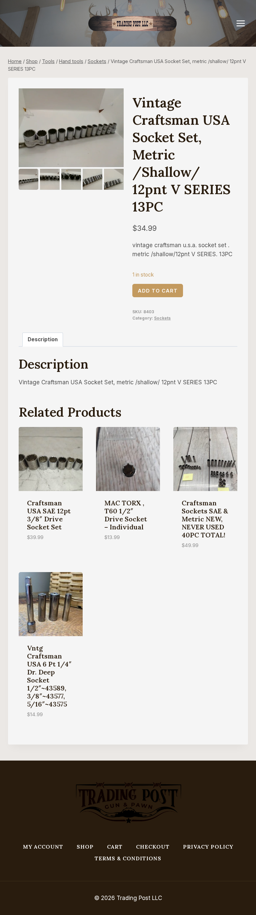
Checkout (153, 846)
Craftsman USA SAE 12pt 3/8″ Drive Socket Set (49, 515)
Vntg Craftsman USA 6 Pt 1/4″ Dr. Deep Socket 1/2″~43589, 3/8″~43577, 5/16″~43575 (49, 676)
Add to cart (158, 291)
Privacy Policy (208, 846)
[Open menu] (244, 23)
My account (43, 846)
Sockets (162, 318)
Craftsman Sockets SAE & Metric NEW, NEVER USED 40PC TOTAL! (205, 519)
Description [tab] (43, 339)
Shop (85, 846)
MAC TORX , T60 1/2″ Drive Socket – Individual (125, 515)
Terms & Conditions (128, 858)
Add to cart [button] (44, 557)
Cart (115, 846)
